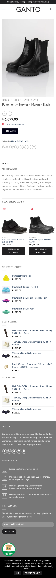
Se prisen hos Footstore (13, 250)
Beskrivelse (7, 163)
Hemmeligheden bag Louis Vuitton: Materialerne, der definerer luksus (25, 487)
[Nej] (52, 568)
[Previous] (6, 58)
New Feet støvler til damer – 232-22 (41, 241)
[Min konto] (50, 9)
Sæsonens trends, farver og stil (23, 469)
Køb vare (10, 131)
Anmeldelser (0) (10, 169)
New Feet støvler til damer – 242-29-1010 (14, 241)
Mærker (17, 100)
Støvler (14, 141)
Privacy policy (32, 573)
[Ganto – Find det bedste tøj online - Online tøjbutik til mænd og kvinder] (28, 9)
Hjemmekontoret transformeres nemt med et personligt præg (30, 496)
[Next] (49, 58)
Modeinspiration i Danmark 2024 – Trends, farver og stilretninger (29, 478)
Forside (6, 100)
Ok (17, 573)
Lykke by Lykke (31, 100)
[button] (13, 124)
